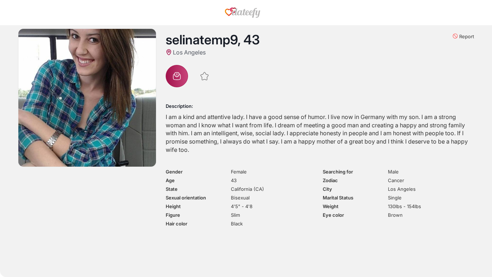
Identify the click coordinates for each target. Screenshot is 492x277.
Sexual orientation (186, 198)
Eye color (333, 215)
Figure (173, 215)
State (172, 189)
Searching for (338, 172)
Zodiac (330, 180)
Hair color (176, 224)
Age (170, 180)
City (327, 189)
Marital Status (338, 198)
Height (173, 206)
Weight (331, 206)
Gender (174, 172)
